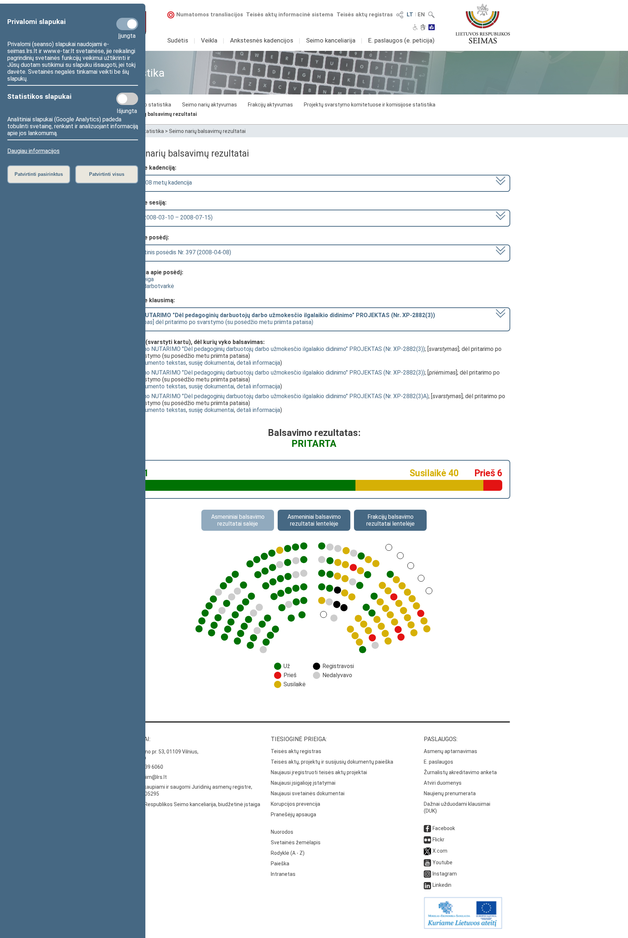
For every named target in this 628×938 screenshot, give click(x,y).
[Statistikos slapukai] (127, 99)
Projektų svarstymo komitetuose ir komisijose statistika (369, 105)
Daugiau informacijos (33, 150)
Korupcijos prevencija (295, 804)
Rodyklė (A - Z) (288, 853)
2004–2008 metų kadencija (157, 182)
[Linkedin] (427, 885)
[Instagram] (427, 874)
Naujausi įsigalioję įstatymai (303, 783)
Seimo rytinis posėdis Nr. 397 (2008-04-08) (176, 252)
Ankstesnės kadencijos (261, 40)
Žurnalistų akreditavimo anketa (460, 772)
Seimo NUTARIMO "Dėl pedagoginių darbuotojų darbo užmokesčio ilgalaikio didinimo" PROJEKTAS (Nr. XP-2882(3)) (279, 348)
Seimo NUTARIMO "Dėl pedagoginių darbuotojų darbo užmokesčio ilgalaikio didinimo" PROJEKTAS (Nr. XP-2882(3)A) (281, 396)
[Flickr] (427, 839)
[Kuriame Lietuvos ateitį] (463, 927)
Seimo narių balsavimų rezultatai (157, 114)
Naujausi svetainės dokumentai (308, 793)
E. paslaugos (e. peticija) (401, 40)
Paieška (280, 863)
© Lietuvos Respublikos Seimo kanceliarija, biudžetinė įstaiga (189, 804)
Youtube (442, 862)
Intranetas (283, 874)
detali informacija (258, 362)
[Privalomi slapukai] (127, 24)
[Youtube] (427, 862)
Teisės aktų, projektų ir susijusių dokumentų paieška (332, 762)
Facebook (443, 828)
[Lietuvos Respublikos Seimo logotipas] (482, 24)
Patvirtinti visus (106, 174)
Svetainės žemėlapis (296, 842)
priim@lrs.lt (153, 777)
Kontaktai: (134, 739)
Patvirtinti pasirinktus (39, 174)
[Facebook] (427, 828)
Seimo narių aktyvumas (209, 105)
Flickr (438, 839)
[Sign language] (423, 28)
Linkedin (441, 885)
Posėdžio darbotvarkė (146, 286)
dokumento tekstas (161, 362)
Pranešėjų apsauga (293, 814)
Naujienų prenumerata (450, 793)
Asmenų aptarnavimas (450, 751)
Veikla (209, 40)
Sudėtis (177, 40)
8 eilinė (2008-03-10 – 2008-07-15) (167, 217)
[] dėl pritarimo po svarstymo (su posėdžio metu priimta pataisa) (278, 319)
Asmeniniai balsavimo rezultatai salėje (238, 520)
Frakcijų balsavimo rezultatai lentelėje (390, 520)
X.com (439, 851)
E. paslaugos (438, 762)
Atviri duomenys (443, 783)
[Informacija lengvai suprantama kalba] (431, 28)
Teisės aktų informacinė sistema (289, 14)
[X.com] (427, 851)
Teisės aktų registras (365, 14)
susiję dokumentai (211, 362)
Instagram (444, 874)
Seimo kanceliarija (330, 40)
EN (421, 14)
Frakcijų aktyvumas (270, 105)
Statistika (152, 131)
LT (410, 14)
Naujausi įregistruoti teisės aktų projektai (319, 772)
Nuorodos (282, 832)
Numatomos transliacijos (209, 14)
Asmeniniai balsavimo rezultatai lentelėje (314, 520)
